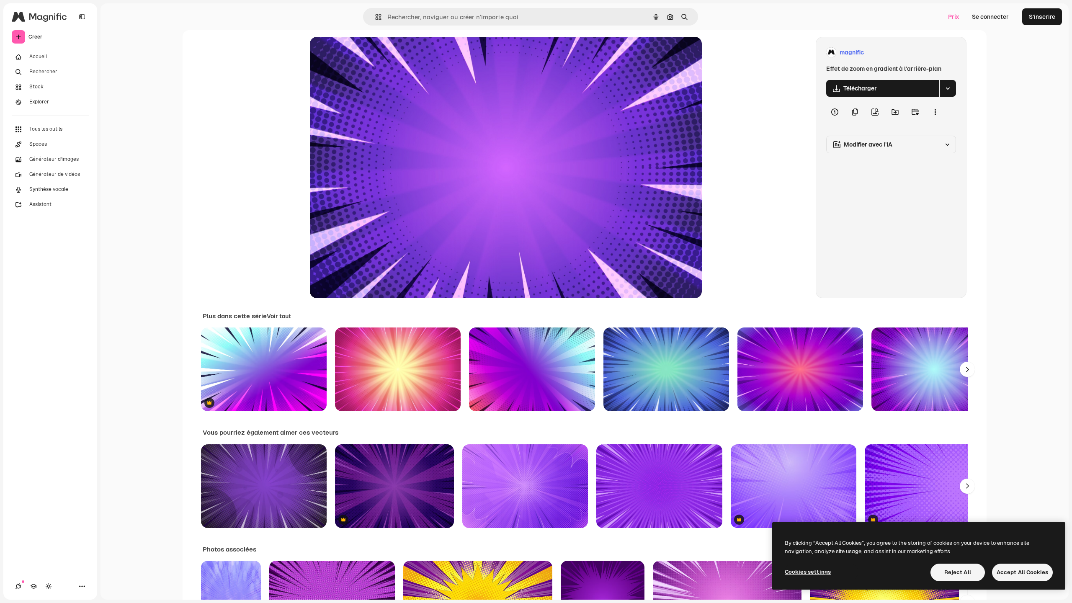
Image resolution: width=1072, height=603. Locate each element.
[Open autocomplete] (375, 17)
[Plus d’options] (935, 111)
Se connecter (990, 17)
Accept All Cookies (1022, 572)
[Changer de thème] (48, 586)
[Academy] (33, 586)
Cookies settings (808, 571)
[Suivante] (967, 369)
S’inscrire (1042, 17)
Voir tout (279, 316)
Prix (953, 17)
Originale (365, 53)
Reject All (957, 572)
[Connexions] (18, 586)
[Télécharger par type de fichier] (947, 88)
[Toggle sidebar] (82, 16)
